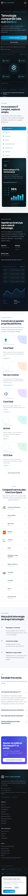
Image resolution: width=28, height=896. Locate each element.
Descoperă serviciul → (10, 182)
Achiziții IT (3, 811)
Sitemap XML (4, 838)
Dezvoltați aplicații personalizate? (14, 716)
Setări (16, 887)
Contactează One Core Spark (14, 760)
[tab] (14, 128)
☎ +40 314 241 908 (5, 788)
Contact (3, 836)
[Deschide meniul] (25, 2)
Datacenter (4, 821)
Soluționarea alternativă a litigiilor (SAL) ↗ (11, 857)
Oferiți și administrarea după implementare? (14, 722)
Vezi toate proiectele (14, 473)
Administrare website (6, 818)
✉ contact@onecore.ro (6, 790)
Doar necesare (8, 887)
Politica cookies (5, 848)
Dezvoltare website (5, 816)
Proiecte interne (5, 831)
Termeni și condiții (5, 851)
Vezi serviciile (14, 42)
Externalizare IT (4, 809)
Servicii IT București (5, 807)
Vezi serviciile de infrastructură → (11, 260)
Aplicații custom (5, 814)
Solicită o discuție (14, 37)
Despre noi (3, 833)
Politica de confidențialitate (7, 846)
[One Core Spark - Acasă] (7, 2)
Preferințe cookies (5, 853)
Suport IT (3, 805)
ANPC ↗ (3, 855)
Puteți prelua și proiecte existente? (14, 710)
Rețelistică (3, 823)
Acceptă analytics (9, 891)
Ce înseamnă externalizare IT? (14, 692)
